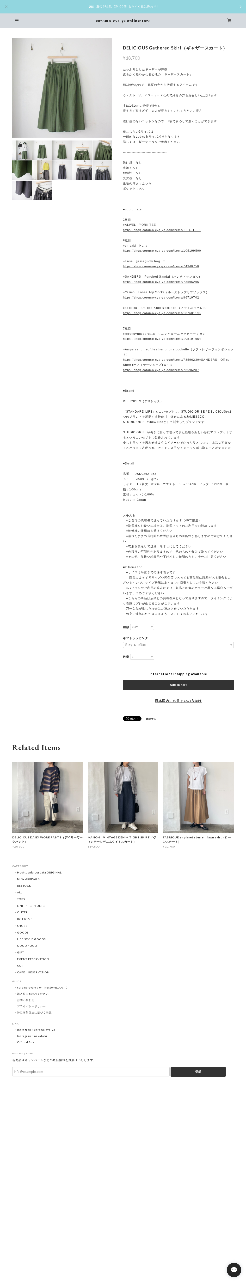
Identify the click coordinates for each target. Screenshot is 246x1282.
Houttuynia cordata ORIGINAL (39, 872)
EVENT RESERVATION (33, 959)
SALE (21, 966)
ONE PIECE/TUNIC (30, 906)
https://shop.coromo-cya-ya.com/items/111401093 (162, 230)
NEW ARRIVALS (28, 879)
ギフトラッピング (135, 638)
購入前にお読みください (33, 993)
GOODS (23, 932)
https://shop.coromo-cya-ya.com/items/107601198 (162, 313)
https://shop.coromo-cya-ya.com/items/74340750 (161, 266)
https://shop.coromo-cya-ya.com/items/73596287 (161, 370)
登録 (198, 1071)
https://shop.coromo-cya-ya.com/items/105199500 (162, 250)
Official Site (25, 1042)
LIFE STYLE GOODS (31, 939)
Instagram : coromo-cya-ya (36, 1029)
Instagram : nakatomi (32, 1036)
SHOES (22, 926)
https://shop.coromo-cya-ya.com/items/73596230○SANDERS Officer (177, 359)
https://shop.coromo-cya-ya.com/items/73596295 (161, 282)
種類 (126, 627)
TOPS (21, 899)
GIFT (20, 952)
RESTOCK (24, 885)
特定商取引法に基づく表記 (34, 1012)
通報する (151, 718)
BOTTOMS (24, 919)
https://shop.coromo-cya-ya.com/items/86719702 (161, 297)
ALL (20, 892)
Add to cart (178, 685)
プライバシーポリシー (31, 1006)
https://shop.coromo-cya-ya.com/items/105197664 (162, 339)
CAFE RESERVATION (33, 972)
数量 (126, 657)
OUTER (22, 912)
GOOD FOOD (27, 945)
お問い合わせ (25, 999)
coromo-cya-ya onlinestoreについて (42, 987)
